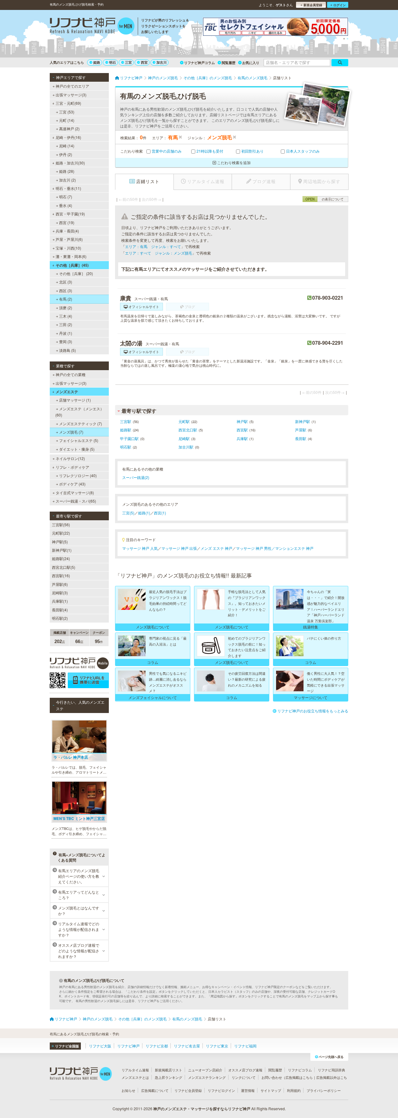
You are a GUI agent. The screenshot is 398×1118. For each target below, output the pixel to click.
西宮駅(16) (61, 575)
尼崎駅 (184, 438)
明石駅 (125, 446)
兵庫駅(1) (60, 601)
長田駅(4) (60, 609)
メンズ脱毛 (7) (71, 432)
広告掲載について (155, 1090)
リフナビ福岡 (245, 1045)
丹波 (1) (65, 333)
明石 (112, 62)
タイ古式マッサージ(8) (75, 492)
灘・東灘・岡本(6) (71, 256)
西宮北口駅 (187, 429)
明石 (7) (65, 196)
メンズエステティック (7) (80, 423)
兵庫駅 (242, 438)
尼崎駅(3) (60, 592)
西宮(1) (160, 512)
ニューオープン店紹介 (205, 1069)
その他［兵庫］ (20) (76, 273)
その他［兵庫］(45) (72, 265)
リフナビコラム (300, 1069)
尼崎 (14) (66, 145)
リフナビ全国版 (67, 1046)
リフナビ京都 (157, 1045)
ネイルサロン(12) (70, 458)
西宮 (144, 62)
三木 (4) (65, 316)
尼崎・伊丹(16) (68, 137)
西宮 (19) (66, 222)
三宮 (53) (66, 111)
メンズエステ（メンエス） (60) (79, 411)
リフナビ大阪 (100, 1045)
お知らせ (128, 1090)
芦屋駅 (300, 429)
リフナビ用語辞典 (331, 1069)
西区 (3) (65, 290)
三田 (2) (65, 324)
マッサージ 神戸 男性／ (255, 548)
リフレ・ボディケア (72, 467)
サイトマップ (271, 1090)
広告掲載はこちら (299, 1077)
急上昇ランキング (168, 1077)
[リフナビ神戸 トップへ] (92, 26)
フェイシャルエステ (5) (78, 440)
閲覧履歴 (228, 62)
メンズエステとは (135, 1077)
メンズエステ (67, 391)
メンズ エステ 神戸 (216, 548)
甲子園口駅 (129, 438)
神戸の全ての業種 (71, 374)
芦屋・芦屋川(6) (69, 239)
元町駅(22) (61, 533)
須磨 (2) (65, 307)
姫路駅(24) (61, 558)
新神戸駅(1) (62, 550)
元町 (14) (66, 120)
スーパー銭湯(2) (135, 477)
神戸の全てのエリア (72, 86)
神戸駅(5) (60, 541)
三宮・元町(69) (68, 103)
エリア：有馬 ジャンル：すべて (153, 246)
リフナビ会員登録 (188, 1090)
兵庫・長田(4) (67, 230)
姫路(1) (144, 512)
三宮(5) (128, 512)
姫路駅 (125, 429)
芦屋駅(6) (60, 584)
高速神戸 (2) (69, 128)
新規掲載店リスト (168, 1069)
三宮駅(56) (61, 524)
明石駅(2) (60, 618)
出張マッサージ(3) (71, 94)
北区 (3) (65, 281)
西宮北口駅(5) (63, 567)
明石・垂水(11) (68, 188)
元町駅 (184, 421)
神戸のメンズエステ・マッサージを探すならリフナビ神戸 (201, 1108)
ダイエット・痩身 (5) (77, 449)
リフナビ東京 (217, 1045)
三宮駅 (125, 421)
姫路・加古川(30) (70, 162)
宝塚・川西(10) (68, 248)
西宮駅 (242, 429)
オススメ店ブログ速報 (245, 1069)
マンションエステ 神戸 (294, 548)
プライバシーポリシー (324, 1090)
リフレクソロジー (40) (78, 475)
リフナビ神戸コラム (199, 62)
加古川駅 (185, 446)
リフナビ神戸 (128, 1045)
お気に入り (250, 62)
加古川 (161, 62)
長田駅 (300, 438)
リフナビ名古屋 (187, 1045)
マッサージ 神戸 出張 (179, 548)
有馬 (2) (65, 298)
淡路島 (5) (67, 350)
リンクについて (244, 1077)
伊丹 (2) (65, 154)
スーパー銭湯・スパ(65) (76, 501)
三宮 (128, 62)
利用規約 (294, 1090)
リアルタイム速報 (135, 1069)
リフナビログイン (221, 1090)
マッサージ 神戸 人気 (140, 548)
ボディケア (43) (72, 483)
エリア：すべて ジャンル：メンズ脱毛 (158, 252)
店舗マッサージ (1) (75, 400)
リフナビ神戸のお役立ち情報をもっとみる (312, 710)
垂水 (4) (65, 205)
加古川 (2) (67, 179)
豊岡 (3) (65, 341)
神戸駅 (242, 421)
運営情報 (248, 1090)
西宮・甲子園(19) (70, 213)
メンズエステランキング (207, 1077)
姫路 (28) (66, 171)
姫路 (96, 62)
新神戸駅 (302, 421)
